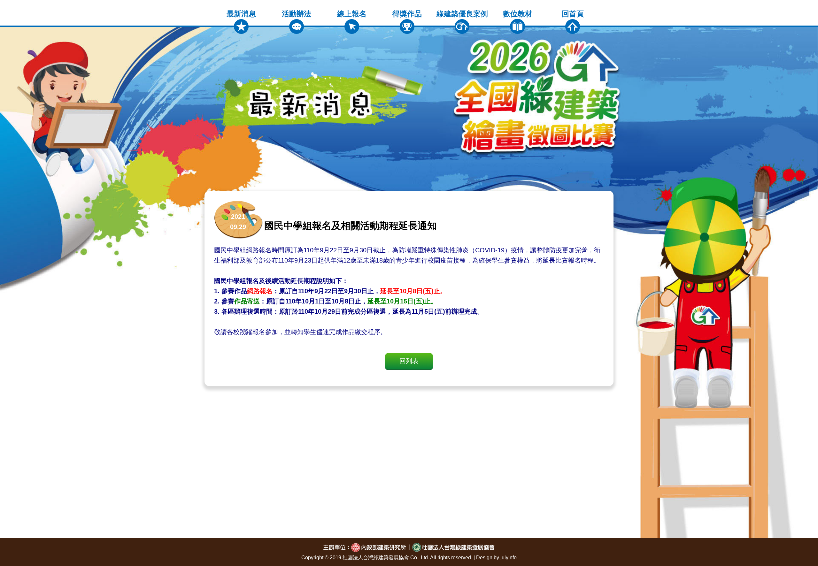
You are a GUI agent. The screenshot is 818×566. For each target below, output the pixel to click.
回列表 (409, 360)
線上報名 (352, 14)
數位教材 (517, 14)
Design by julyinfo (496, 557)
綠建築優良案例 (462, 14)
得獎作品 (407, 14)
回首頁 (573, 14)
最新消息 (241, 14)
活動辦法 (296, 14)
